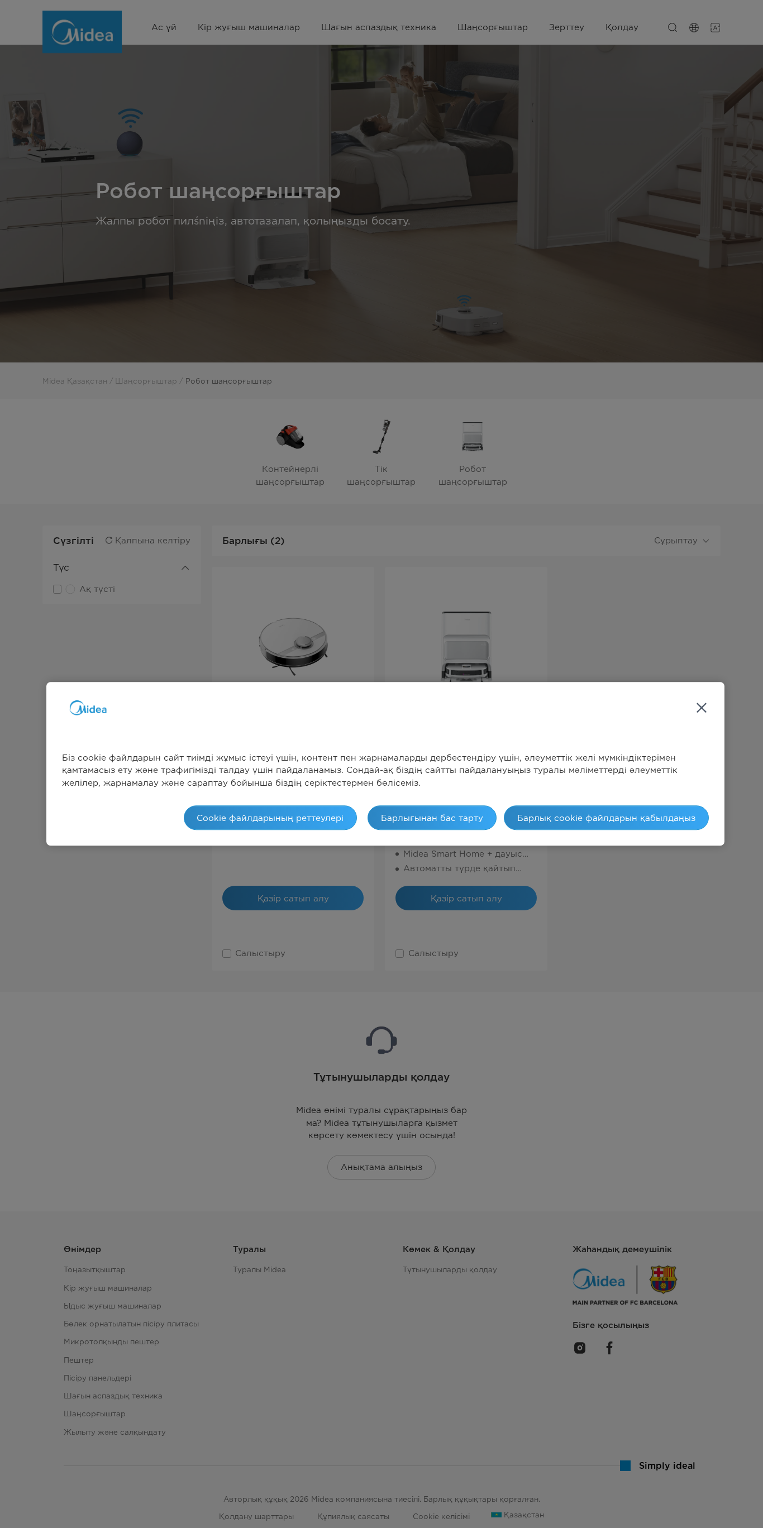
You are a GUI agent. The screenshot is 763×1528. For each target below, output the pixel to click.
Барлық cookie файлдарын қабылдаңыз (606, 818)
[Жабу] (701, 708)
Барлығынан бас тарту (432, 818)
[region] (385, 764)
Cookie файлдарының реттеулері (270, 818)
